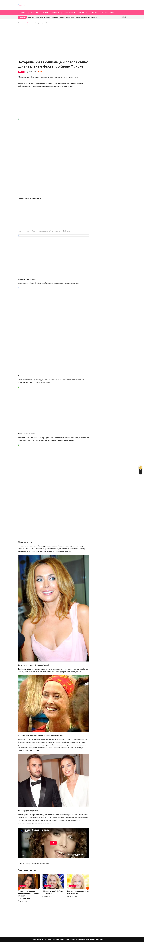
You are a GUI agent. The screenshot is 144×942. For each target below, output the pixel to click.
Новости (34, 12)
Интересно (83, 12)
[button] (123, 17)
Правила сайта (107, 12)
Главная (23, 12)
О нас (94, 12)
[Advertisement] (53, 46)
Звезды (45, 12)
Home (22, 23)
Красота (55, 12)
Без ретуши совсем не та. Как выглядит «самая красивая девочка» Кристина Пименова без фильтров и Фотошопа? (63, 17)
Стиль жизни (69, 12)
